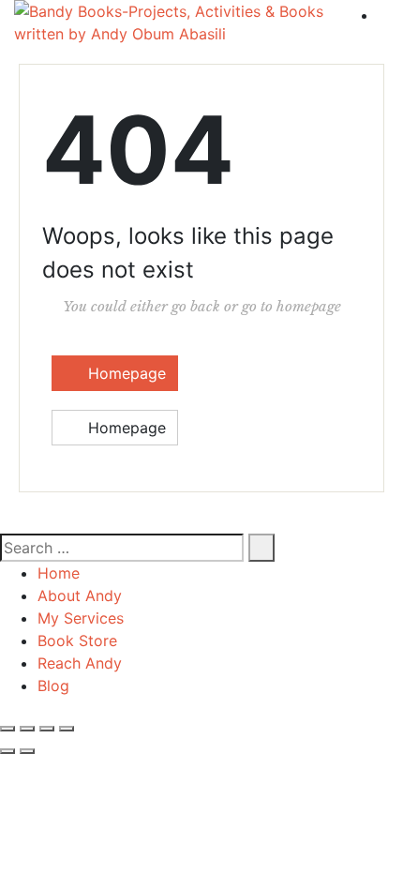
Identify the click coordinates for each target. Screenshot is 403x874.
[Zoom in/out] (7, 728)
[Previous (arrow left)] (7, 751)
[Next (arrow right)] (27, 751)
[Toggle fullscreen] (27, 728)
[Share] (46, 728)
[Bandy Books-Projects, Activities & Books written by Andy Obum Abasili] (177, 22)
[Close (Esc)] (66, 728)
